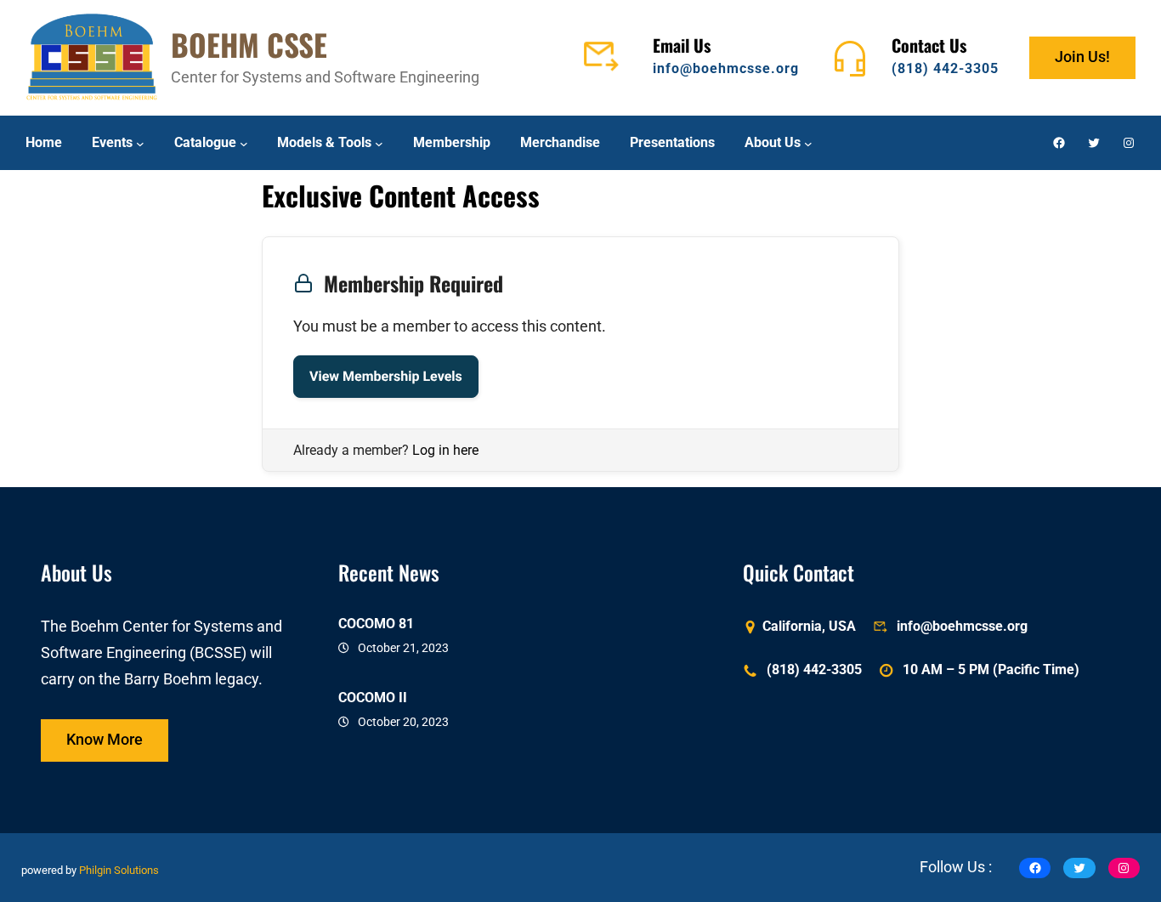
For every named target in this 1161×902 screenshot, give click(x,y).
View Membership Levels (385, 376)
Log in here (445, 450)
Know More (104, 739)
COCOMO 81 (376, 624)
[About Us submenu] (808, 143)
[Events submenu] (140, 143)
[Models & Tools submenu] (379, 143)
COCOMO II (372, 697)
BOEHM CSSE (249, 44)
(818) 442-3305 (945, 68)
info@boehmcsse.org (726, 68)
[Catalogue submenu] (244, 143)
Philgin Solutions (119, 871)
